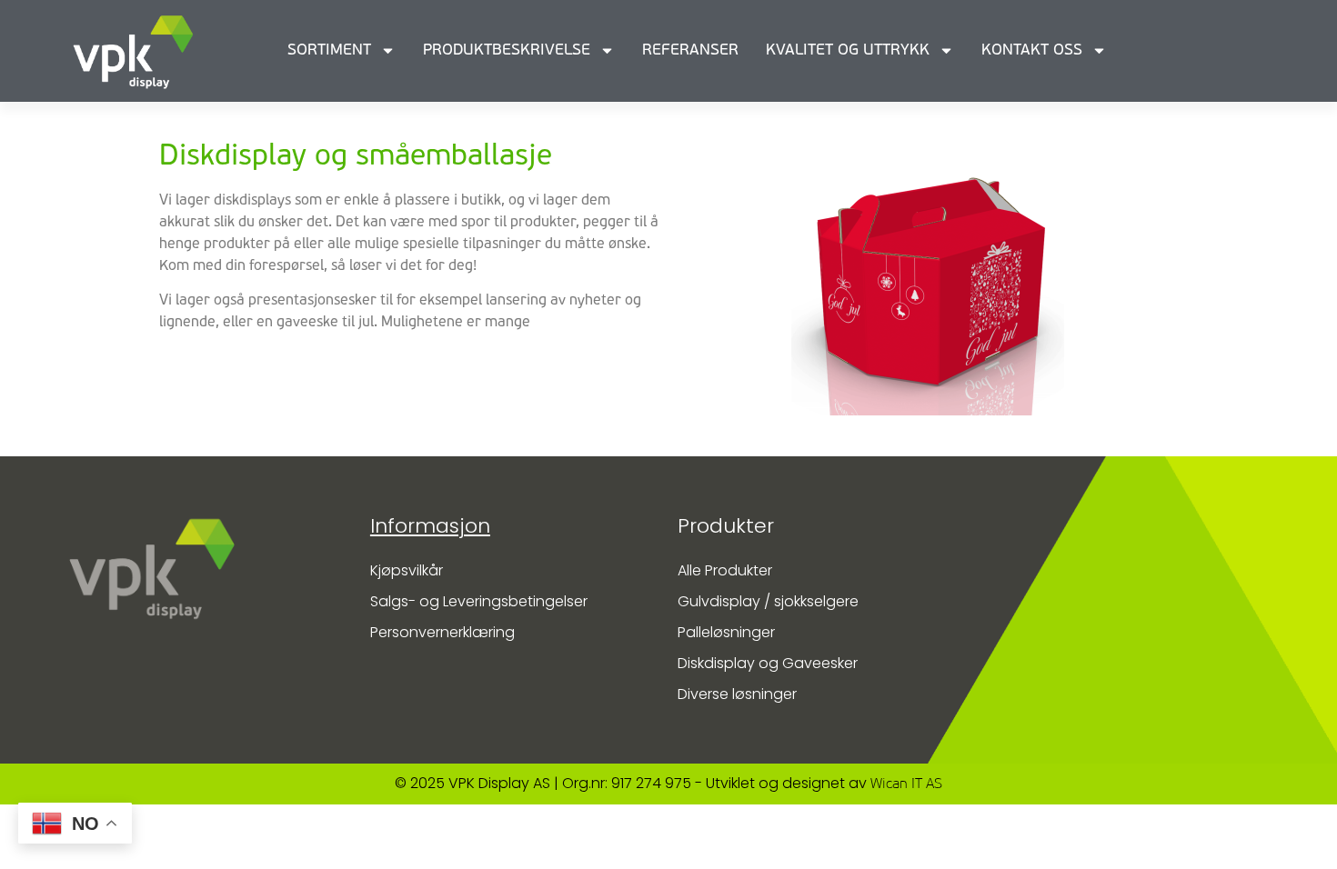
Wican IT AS (906, 784)
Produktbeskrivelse (506, 50)
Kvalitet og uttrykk (848, 50)
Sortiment (329, 50)
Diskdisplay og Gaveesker (768, 663)
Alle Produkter (725, 570)
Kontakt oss (1031, 50)
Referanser (690, 50)
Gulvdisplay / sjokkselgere (768, 601)
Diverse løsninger (737, 694)
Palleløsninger (726, 632)
